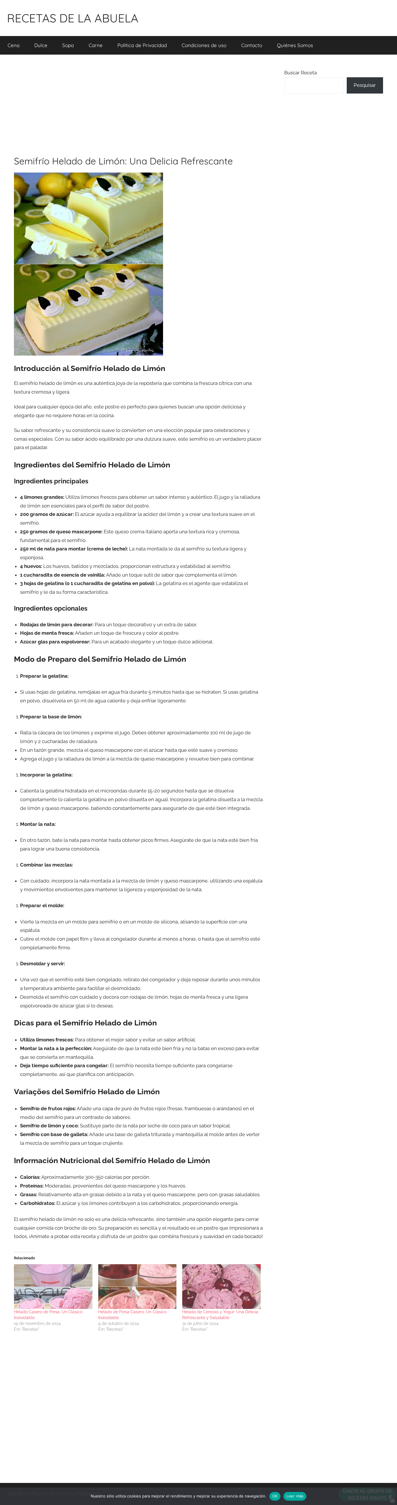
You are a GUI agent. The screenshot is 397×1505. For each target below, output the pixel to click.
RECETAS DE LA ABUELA (72, 18)
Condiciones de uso (204, 45)
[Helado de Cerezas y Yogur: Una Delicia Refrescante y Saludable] (221, 1286)
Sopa (68, 45)
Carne (96, 45)
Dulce (40, 45)
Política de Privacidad (142, 45)
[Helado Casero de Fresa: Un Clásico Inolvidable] (53, 1286)
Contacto (251, 45)
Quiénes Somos (295, 45)
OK (275, 1496)
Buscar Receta (300, 73)
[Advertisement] (138, 104)
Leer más (294, 1496)
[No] (390, 1496)
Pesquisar (365, 85)
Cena (13, 45)
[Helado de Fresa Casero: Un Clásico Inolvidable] (137, 1286)
